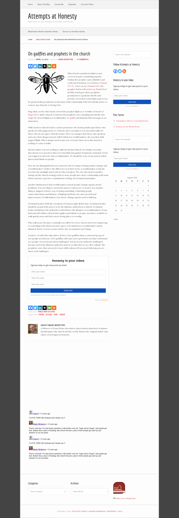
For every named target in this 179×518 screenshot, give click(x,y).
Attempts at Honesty (52, 16)
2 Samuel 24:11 (93, 86)
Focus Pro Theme (79, 511)
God (56, 314)
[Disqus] (68, 376)
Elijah (49, 314)
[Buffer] (44, 66)
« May (115, 219)
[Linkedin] (40, 66)
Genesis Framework (97, 511)
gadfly (72, 118)
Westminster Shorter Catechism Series (132, 121)
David (41, 314)
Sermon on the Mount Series (128, 127)
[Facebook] (30, 66)
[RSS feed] (124, 71)
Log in (119, 511)
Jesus (62, 314)
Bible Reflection (46, 311)
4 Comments (82, 59)
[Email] (49, 66)
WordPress (111, 511)
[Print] (54, 66)
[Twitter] (35, 66)
